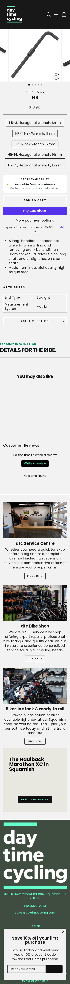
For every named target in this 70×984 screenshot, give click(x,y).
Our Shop (35, 658)
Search (35, 926)
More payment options (35, 220)
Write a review (35, 463)
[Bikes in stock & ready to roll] (35, 686)
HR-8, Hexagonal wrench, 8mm (35, 123)
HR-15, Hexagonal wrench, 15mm (35, 165)
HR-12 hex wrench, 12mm (35, 144)
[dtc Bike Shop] (35, 603)
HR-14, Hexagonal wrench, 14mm (35, 154)
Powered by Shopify (35, 981)
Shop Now (35, 741)
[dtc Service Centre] (35, 520)
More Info (35, 575)
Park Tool (35, 92)
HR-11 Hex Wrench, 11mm (35, 133)
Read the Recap (35, 799)
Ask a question (35, 321)
